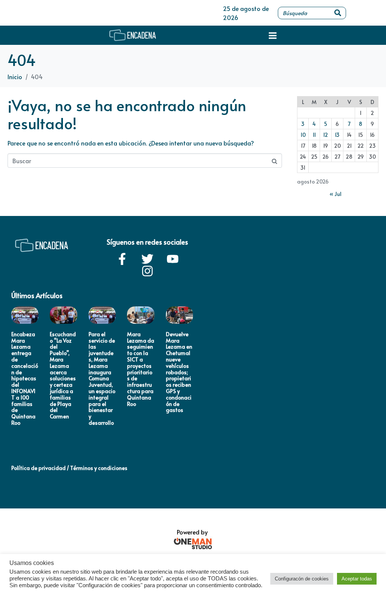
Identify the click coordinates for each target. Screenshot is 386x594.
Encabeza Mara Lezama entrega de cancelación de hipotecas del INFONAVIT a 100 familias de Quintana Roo (24, 378)
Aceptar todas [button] (357, 579)
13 (337, 134)
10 (303, 134)
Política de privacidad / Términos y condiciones (69, 468)
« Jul (335, 193)
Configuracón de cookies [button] (302, 579)
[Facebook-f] (122, 259)
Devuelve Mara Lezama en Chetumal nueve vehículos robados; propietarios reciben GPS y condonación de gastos (179, 372)
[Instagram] (147, 271)
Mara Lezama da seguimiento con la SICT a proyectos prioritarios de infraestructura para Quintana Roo (140, 369)
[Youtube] (173, 259)
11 (314, 134)
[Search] (338, 13)
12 (325, 134)
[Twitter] (147, 259)
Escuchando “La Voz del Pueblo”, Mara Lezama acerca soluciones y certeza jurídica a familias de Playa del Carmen (63, 375)
